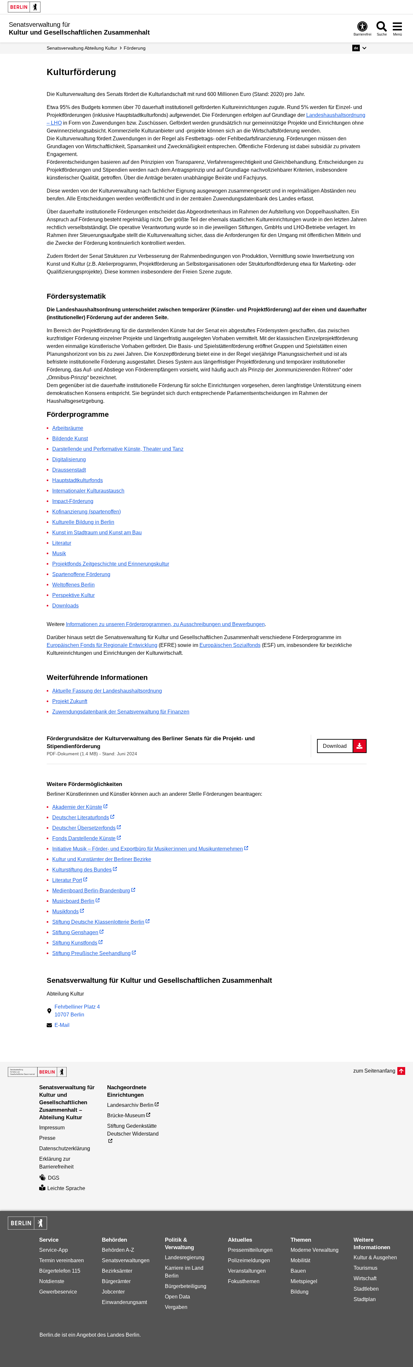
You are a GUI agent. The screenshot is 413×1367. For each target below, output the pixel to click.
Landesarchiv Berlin (130, 1105)
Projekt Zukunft (69, 701)
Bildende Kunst (70, 438)
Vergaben (176, 1307)
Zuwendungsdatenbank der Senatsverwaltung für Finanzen (120, 712)
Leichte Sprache (66, 1188)
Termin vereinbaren (61, 1260)
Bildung (300, 1292)
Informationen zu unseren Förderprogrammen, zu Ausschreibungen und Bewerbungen (165, 624)
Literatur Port (67, 880)
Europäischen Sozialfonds (230, 645)
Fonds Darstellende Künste (84, 838)
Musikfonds (65, 911)
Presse (47, 1138)
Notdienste (51, 1281)
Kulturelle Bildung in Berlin (83, 522)
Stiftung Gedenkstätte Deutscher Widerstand (133, 1130)
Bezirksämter (117, 1271)
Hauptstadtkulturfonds (77, 480)
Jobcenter (113, 1292)
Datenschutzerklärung (64, 1148)
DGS (53, 1178)
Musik (59, 553)
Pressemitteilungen (250, 1250)
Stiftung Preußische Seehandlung (91, 953)
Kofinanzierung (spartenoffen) (86, 511)
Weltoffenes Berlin (73, 585)
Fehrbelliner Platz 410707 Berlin (77, 1010)
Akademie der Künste (77, 807)
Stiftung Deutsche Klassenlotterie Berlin (98, 922)
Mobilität (300, 1260)
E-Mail (62, 1025)
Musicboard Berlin (73, 901)
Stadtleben (366, 1289)
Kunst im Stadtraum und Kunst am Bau (97, 532)
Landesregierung (184, 1257)
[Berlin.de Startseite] (24, 7)
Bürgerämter (116, 1281)
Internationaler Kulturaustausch (88, 491)
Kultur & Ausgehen (375, 1257)
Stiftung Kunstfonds (74, 943)
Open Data (177, 1296)
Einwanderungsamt (124, 1302)
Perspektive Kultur (73, 595)
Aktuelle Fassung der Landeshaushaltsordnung (107, 691)
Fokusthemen (244, 1281)
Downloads (65, 605)
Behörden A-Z (118, 1250)
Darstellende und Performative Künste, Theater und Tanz (117, 449)
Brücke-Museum (126, 1115)
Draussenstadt (69, 470)
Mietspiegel (304, 1281)
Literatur (61, 543)
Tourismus (365, 1268)
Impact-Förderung (72, 501)
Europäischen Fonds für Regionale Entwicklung (102, 645)
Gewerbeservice (58, 1292)
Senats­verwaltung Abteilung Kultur (82, 48)
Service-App (53, 1250)
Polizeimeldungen (249, 1260)
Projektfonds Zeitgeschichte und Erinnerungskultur (110, 564)
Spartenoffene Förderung (81, 574)
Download (335, 746)
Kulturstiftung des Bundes (82, 869)
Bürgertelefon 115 (59, 1271)
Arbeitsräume (67, 428)
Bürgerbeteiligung (185, 1286)
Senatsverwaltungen (126, 1260)
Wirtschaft (365, 1278)
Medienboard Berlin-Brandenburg (91, 890)
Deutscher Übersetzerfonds (84, 828)
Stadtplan (365, 1299)
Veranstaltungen (247, 1271)
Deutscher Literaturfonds (80, 817)
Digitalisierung (69, 459)
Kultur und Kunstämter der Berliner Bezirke (101, 859)
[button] (359, 48)
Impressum (52, 1127)
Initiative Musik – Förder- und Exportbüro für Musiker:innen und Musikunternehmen (147, 849)
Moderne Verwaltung (315, 1250)
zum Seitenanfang (374, 1071)
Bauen (298, 1271)
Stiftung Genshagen (75, 932)
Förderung (135, 48)
